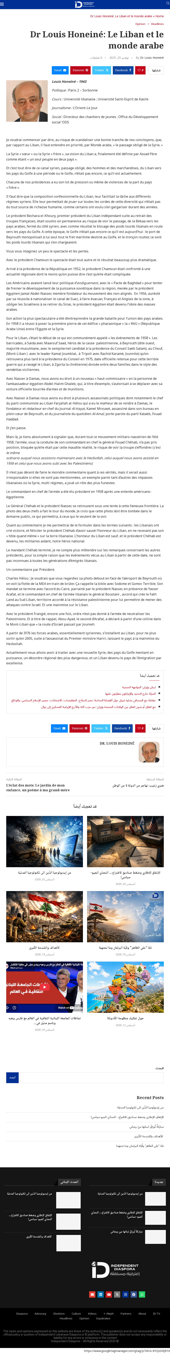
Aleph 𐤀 (109, 1314)
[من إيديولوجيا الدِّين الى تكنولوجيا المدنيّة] (44, 841)
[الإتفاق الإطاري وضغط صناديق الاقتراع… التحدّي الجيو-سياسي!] (125, 841)
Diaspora (22, 1314)
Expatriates (103, 1319)
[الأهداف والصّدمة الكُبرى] (44, 916)
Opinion (84, 1319)
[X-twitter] (117, 1294)
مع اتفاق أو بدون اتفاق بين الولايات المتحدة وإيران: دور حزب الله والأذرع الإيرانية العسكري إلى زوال (98, 707)
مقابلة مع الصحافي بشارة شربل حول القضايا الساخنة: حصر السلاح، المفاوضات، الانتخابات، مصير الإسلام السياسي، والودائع (83, 700)
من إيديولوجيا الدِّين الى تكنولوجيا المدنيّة (44, 873)
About (142, 1314)
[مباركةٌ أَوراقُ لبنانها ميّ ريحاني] (155, 1237)
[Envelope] (92, 1294)
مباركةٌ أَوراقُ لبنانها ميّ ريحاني (146, 1127)
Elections (59, 1314)
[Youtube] (109, 1294)
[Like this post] (139, 70)
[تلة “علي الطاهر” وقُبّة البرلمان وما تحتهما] (125, 916)
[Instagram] (125, 1294)
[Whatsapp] (142, 1294)
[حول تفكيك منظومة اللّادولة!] (125, 987)
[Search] (168, 5)
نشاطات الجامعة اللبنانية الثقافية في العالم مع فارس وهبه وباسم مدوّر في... (44, 1021)
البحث (159, 1068)
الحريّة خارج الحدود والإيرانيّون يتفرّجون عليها (130, 694)
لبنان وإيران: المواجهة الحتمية (139, 687)
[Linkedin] (100, 1294)
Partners (126, 1314)
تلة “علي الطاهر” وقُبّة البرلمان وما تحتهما (125, 948)
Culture (76, 1314)
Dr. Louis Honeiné (152, 58)
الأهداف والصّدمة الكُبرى (44, 948)
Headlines (66, 1319)
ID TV (156, 1314)
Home (159, 16)
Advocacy (40, 1314)
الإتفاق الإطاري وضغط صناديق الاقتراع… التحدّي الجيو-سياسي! (125, 875)
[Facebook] (134, 1294)
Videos (92, 1314)
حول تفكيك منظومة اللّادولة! (125, 1018)
